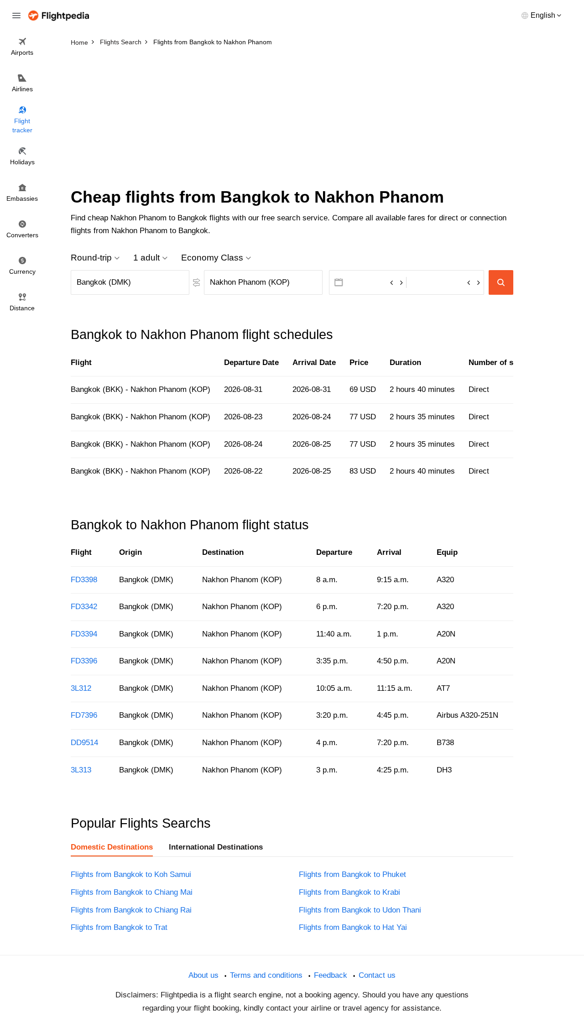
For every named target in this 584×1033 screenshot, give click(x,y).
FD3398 (84, 579)
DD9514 (84, 742)
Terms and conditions (266, 975)
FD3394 (84, 634)
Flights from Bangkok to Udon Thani (360, 910)
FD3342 (84, 606)
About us (203, 975)
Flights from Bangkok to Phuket (352, 874)
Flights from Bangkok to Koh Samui (131, 874)
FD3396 (84, 661)
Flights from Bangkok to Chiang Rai (131, 910)
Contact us (377, 975)
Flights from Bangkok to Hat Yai (353, 927)
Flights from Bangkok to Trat (119, 927)
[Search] (501, 282)
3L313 (81, 770)
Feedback (330, 975)
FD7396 (84, 715)
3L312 (81, 688)
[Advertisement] (292, 119)
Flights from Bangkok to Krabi (349, 892)
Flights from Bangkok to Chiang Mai (132, 892)
